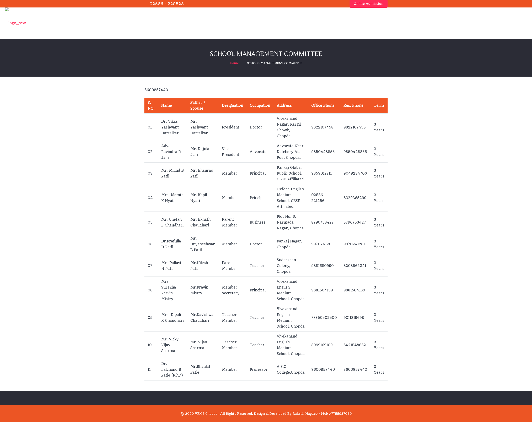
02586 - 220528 (167, 3)
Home (234, 63)
